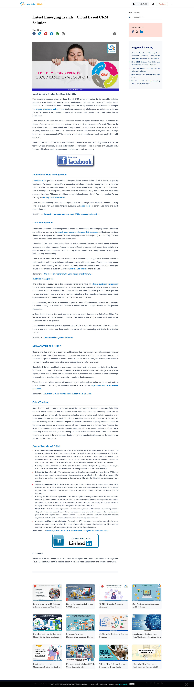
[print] (115, 35)
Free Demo (162, 4)
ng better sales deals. (56, 197)
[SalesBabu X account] (137, 31)
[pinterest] (47, 35)
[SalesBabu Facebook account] (132, 31)
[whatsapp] (58, 35)
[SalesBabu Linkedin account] (141, 31)
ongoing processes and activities (49, 109)
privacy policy (123, 684)
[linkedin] (52, 35)
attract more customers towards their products (77, 232)
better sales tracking (78, 269)
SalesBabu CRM (39, 181)
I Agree (132, 684)
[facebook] (35, 35)
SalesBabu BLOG (31, 4)
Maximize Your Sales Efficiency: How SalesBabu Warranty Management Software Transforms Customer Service (145, 55)
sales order (85, 206)
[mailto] (64, 35)
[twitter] (41, 35)
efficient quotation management (105, 284)
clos (45, 197)
